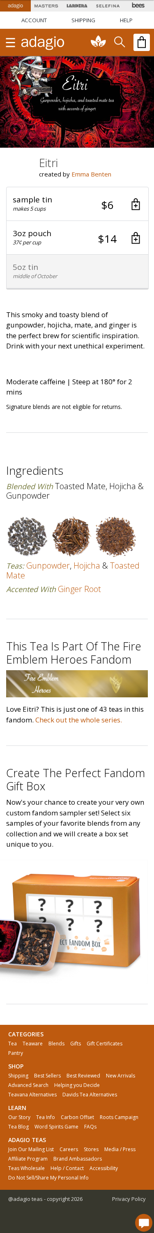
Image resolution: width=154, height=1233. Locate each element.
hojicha (87, 565)
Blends (56, 1044)
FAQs (90, 1127)
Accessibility (104, 1168)
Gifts (75, 1044)
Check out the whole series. (78, 719)
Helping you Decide (77, 1085)
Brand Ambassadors (77, 1159)
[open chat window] (143, 1222)
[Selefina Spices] (107, 6)
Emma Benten (91, 174)
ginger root (79, 588)
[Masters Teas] (46, 6)
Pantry (15, 1053)
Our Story (19, 1117)
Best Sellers (47, 1076)
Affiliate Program (28, 1159)
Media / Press (120, 1149)
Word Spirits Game (56, 1127)
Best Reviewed (83, 1076)
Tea (12, 1044)
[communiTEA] (98, 42)
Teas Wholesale (26, 1168)
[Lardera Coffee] (77, 6)
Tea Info (45, 1117)
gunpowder (48, 565)
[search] (119, 42)
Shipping (18, 1076)
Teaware (33, 1044)
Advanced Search (28, 1085)
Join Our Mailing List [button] (31, 1149)
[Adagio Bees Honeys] (138, 6)
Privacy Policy (129, 1199)
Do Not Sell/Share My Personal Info (48, 1178)
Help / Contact (67, 1168)
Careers (69, 1149)
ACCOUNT (34, 20)
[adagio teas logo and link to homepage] (43, 42)
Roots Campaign (119, 1117)
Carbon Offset (77, 1117)
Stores (91, 1149)
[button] (77, 204)
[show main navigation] (10, 42)
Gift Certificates (104, 1044)
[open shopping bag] (141, 42)
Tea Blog (18, 1127)
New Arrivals (120, 1076)
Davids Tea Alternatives (89, 1095)
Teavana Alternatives (32, 1095)
